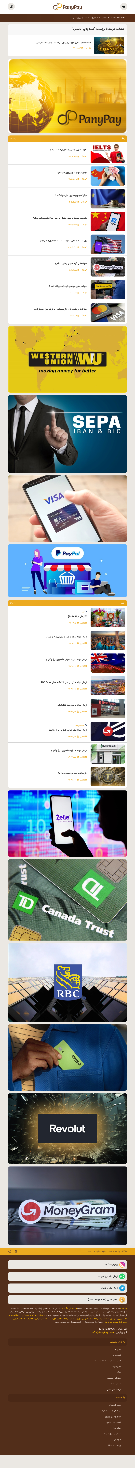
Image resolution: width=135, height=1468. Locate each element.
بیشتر (14, 138)
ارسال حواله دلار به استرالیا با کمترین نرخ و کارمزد (66, 659)
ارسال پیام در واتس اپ (108, 1276)
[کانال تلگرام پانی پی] (9, 1252)
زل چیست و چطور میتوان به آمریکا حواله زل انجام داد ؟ (63, 241)
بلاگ (119, 1372)
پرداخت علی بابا (114, 1445)
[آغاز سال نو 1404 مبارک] (108, 618)
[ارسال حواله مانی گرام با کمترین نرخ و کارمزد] (108, 731)
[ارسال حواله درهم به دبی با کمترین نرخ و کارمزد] (108, 640)
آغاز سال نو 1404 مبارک (77, 616)
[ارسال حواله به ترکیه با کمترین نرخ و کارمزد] (108, 754)
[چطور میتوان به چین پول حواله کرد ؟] (108, 176)
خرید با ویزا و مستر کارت (111, 1411)
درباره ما (118, 1349)
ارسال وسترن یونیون (113, 1416)
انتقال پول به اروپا (114, 1422)
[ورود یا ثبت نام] (11, 7)
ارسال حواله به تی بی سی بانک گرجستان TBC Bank (64, 682)
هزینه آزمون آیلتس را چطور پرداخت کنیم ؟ (68, 150)
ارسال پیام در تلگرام (109, 1288)
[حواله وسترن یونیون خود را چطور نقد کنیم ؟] (108, 290)
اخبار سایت (116, 1366)
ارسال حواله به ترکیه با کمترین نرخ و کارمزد (69, 750)
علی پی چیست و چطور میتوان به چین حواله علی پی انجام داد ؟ (60, 218)
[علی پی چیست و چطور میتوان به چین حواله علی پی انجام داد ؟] (108, 222)
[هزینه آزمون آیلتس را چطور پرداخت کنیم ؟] (108, 153)
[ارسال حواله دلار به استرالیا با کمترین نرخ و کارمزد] (108, 663)
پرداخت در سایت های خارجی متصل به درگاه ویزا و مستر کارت (60, 309)
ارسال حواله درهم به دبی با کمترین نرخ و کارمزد (66, 637)
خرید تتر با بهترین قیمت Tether (72, 773)
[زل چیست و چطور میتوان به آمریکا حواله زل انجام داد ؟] (108, 244)
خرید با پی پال (115, 1405)
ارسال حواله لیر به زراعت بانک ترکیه (72, 705)
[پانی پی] (67, 7)
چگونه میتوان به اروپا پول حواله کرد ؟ (71, 195)
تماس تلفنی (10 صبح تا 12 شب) (103, 1300)
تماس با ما (117, 1355)
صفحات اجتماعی (114, 1378)
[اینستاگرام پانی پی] (16, 1252)
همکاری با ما (116, 1384)
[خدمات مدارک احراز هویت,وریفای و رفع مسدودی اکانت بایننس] (109, 45)
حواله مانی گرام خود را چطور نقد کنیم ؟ (70, 263)
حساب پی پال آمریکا (112, 1434)
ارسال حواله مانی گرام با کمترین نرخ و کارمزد (68, 730)
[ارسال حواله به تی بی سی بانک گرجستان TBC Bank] (108, 686)
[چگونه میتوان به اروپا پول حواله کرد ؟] (108, 199)
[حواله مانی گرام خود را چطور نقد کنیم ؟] (108, 267)
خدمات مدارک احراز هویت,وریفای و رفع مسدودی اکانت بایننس (63, 43)
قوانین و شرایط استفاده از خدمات (107, 1361)
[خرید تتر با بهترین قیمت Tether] (108, 777)
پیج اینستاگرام (111, 1265)
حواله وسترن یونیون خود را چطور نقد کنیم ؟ (68, 286)
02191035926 (106, 1329)
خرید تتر (117, 1439)
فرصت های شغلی (114, 1389)
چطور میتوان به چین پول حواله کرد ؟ (71, 173)
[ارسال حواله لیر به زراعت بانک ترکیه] (108, 708)
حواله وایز (117, 1428)
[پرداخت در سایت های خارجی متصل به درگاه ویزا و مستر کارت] (108, 312)
